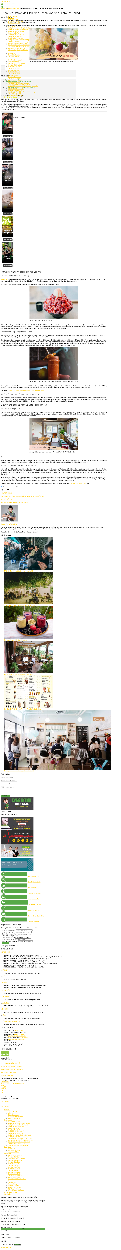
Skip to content (5, 1)
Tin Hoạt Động (12, 1184)
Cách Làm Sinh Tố (13, 70)
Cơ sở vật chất (12, 16)
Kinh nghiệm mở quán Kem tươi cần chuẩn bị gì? (19, 771)
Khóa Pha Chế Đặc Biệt (15, 36)
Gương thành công (13, 19)
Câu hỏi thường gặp (14, 1118)
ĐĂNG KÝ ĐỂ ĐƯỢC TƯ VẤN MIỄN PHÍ (13, 1083)
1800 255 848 (5, 1082)
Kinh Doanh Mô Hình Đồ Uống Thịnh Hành (20, 45)
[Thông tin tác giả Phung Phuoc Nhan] (9, 521)
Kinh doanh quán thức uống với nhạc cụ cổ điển (18, 674)
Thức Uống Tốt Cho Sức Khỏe (17, 1179)
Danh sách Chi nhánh (14, 55)
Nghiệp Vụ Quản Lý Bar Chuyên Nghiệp (19, 40)
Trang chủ (4, 8)
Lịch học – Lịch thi (13, 56)
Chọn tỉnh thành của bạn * (10, 941)
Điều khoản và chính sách (8, 1072)
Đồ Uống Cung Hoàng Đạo (16, 1191)
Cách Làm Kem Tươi (14, 72)
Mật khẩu (4, 1241)
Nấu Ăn (5, 1218)
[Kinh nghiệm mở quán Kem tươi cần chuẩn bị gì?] (57, 769)
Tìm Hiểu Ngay (8, 136)
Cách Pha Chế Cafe (13, 68)
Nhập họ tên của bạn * (9, 930)
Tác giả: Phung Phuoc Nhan (9, 524)
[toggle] (1, 952)
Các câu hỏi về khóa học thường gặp (12, 1069)
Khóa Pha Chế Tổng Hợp (15, 38)
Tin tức (6, 1180)
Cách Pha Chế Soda (14, 1177)
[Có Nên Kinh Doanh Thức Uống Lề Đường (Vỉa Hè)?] (28, 604)
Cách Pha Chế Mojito (14, 78)
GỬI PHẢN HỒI (5, 796)
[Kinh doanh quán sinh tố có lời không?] (28, 638)
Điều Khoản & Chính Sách (15, 1116)
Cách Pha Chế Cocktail (15, 60)
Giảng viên (11, 1113)
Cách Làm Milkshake (14, 77)
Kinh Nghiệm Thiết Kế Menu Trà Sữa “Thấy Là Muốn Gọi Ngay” (23, 709)
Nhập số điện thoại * (8, 932)
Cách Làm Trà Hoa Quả (15, 65)
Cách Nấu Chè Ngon (14, 73)
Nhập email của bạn (8, 939)
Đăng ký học (11, 53)
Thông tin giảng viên (7, 1075)
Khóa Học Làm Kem (14, 41)
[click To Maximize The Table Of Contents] (3, 67)
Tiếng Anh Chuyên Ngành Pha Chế (18, 50)
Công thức (7, 58)
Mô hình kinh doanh (14, 8)
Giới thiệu (7, 1110)
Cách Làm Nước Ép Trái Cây (16, 63)
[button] (1, 486)
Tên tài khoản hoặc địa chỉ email (11, 1238)
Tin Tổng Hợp (12, 1182)
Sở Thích (22, 1224)
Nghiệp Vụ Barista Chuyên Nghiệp (18, 30)
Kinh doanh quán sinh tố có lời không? (15, 640)
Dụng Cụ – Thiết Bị (13, 1185)
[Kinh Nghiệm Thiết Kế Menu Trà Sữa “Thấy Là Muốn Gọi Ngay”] (28, 707)
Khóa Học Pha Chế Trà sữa (16, 35)
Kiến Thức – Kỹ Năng (14, 94)
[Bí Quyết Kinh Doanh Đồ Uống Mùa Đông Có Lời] (28, 569)
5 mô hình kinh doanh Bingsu (78, 483)
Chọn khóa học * (7, 936)
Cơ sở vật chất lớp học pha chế (10, 1063)
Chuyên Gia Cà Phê (13, 33)
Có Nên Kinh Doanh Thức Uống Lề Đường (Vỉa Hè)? (19, 605)
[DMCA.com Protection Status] (5, 1055)
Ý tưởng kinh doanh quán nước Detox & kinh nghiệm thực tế (26, 391)
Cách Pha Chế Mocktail (15, 1175)
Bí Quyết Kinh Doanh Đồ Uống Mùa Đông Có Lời (18, 571)
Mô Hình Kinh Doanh (10, 97)
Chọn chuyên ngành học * (9, 934)
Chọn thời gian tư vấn (8, 937)
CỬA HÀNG (7, 1194)
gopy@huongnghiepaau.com (17, 1036)
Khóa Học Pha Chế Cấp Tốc (16, 48)
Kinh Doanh (6, 1224)
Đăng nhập (17, 1244)
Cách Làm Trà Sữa (13, 62)
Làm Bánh (13, 1218)
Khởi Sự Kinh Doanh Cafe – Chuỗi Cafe (20, 43)
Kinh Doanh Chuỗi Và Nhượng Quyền (19, 46)
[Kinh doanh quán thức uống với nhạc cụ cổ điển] (28, 673)
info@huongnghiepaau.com (16, 1039)
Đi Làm (14, 1224)
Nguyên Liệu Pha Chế (14, 1187)
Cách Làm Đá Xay (13, 75)
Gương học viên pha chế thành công (11, 1066)
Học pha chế (8, 1120)
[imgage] (17, 810)
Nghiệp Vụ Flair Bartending (16, 31)
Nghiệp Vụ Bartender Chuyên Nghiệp (19, 28)
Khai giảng (7, 51)
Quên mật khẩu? (6, 1248)
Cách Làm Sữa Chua (14, 67)
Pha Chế (21, 1218)
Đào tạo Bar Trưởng (14, 26)
